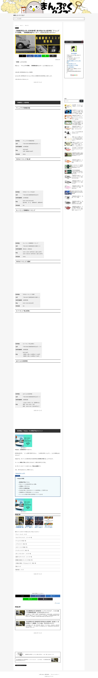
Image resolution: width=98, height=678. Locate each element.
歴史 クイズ (18, 566)
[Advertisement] (37, 91)
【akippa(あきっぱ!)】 (20, 473)
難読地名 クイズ (20, 569)
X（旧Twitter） (71, 67)
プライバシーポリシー (55, 674)
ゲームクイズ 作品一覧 (21, 540)
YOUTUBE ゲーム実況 (73, 65)
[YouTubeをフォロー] (73, 75)
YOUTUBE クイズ (72, 63)
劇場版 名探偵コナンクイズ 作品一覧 (24, 560)
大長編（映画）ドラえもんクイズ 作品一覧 (26, 563)
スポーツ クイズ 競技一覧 (21, 547)
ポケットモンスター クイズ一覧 (23, 553)
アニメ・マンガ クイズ (21, 534)
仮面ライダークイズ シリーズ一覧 (24, 556)
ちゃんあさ (74, 53)
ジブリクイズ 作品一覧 (21, 544)
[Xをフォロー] (71, 75)
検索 (65, 98)
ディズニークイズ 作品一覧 (22, 550)
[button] (83, 18)
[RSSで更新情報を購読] (77, 75)
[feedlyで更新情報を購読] (75, 75)
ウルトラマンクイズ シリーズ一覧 (24, 537)
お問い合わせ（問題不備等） (44, 674)
